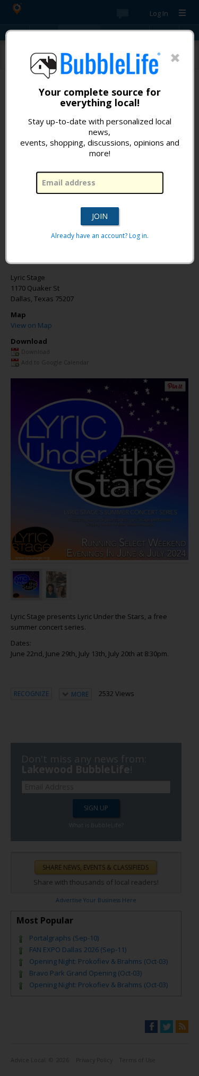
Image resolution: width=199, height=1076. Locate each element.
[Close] (175, 58)
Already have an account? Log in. (100, 235)
